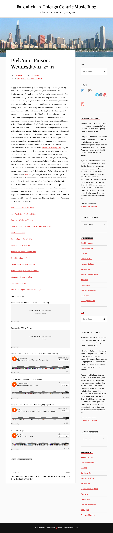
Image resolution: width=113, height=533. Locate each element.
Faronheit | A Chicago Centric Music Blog (56, 7)
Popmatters (85, 285)
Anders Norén (72, 528)
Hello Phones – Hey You (20, 245)
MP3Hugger (85, 269)
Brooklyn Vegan (87, 243)
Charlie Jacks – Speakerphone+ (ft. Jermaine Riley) (31, 226)
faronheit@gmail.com (89, 206)
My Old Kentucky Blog (89, 274)
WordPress (50, 528)
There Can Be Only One (51, 147)
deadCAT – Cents (18, 232)
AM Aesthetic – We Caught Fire (24, 213)
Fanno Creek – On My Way (22, 239)
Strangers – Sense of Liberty (22, 277)
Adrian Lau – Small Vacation (22, 207)
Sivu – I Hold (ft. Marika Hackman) (25, 270)
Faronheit (18, 76)
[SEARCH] (104, 71)
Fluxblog (84, 253)
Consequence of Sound (89, 248)
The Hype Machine (88, 301)
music (23, 78)
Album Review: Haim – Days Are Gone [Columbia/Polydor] (25, 477)
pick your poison (34, 78)
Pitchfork (84, 280)
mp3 (18, 78)
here (26, 174)
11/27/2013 (34, 76)
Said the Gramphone (88, 290)
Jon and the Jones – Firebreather (23, 251)
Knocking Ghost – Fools (20, 258)
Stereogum (85, 295)
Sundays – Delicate (18, 283)
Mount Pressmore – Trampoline (23, 264)
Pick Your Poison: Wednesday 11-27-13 (33, 63)
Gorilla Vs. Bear (86, 259)
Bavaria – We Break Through (22, 220)
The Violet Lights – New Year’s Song (25, 289)
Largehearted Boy (87, 264)
